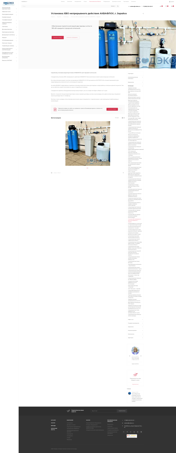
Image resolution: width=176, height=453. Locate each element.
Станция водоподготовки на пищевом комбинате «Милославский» (134, 204)
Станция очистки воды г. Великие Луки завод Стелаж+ (134, 233)
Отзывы (68, 437)
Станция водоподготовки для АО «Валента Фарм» (134, 279)
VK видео (137, 431)
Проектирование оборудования (93, 422)
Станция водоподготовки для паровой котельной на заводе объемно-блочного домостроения (134, 181)
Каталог (53, 420)
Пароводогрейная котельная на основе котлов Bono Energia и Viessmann (134, 296)
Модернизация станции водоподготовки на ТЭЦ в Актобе (133, 186)
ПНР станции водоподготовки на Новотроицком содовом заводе (134, 164)
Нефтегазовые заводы (112, 428)
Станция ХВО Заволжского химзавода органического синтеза (134, 292)
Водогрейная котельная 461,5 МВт (134, 92)
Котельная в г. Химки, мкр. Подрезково (133, 276)
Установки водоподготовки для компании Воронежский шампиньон (135, 190)
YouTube (130, 431)
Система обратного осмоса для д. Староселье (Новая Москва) (135, 224)
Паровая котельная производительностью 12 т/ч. (134, 300)
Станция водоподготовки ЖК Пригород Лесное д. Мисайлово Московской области (134, 253)
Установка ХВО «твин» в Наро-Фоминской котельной (134, 119)
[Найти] (117, 6)
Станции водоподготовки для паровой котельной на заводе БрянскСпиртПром (134, 143)
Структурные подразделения (73, 426)
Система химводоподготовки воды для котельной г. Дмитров (135, 230)
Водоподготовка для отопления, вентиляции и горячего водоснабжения (133, 102)
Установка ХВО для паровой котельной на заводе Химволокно (134, 211)
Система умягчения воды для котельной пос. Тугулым (134, 227)
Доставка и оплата (71, 424)
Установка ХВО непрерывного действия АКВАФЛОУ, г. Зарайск (134, 220)
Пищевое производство (113, 430)
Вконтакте (123, 431)
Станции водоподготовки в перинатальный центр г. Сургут (135, 268)
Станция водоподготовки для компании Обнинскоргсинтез (134, 208)
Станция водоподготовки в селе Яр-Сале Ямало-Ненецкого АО (134, 258)
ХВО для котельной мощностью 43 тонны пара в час (135, 140)
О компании (70, 422)
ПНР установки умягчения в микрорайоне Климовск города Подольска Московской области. (135, 159)
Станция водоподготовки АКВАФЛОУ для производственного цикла (134, 311)
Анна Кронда (135, 358)
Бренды (53, 425)
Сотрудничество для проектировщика (95, 430)
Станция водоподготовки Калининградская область (133, 236)
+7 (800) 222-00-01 (148, 6)
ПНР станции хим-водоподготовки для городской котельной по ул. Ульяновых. (134, 153)
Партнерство (70, 433)
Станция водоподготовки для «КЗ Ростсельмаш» (134, 315)
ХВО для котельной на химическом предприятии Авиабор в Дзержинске (133, 136)
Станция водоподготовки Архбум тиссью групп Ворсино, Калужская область (135, 248)
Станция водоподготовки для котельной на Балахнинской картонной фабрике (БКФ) (134, 272)
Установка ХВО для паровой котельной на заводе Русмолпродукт (134, 216)
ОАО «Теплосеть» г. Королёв (134, 288)
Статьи (129, 388)
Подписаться (135, 384)
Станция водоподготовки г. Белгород (134, 262)
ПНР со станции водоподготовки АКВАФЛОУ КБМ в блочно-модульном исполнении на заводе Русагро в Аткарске (135, 174)
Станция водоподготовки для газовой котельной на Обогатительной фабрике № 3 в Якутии (135, 129)
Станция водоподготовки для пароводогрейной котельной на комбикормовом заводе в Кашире (134, 123)
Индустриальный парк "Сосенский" (133, 286)
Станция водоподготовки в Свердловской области (134, 239)
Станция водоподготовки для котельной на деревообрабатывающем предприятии (135, 148)
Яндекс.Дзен (141, 431)
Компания (70, 420)
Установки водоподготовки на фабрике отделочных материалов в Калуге (134, 195)
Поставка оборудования (91, 424)
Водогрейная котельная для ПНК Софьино (134, 303)
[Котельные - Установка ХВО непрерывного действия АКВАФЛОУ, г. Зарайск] (137, 46)
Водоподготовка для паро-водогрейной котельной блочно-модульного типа (134, 115)
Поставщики (70, 435)
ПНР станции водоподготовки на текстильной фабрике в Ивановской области (134, 169)
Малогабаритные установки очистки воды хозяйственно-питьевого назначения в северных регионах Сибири (137, 397)
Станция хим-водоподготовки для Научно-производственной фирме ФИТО (135, 199)
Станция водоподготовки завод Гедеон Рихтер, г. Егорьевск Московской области (135, 243)
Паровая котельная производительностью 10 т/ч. (134, 88)
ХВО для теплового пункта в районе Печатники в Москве (134, 98)
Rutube (134, 431)
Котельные (109, 426)
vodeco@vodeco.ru (135, 6)
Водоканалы (110, 424)
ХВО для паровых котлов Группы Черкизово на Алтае (134, 105)
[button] (87, 168)
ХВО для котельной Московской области (132, 95)
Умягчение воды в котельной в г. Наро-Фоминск (134, 265)
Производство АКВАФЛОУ (73, 428)
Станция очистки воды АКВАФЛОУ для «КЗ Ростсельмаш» (133, 282)
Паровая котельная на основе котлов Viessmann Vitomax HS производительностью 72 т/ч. (134, 307)
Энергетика (110, 435)
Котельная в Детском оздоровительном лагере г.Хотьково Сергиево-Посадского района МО (133, 110)
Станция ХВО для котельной (134, 132)
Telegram (127, 431)
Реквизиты (69, 439)
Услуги (53, 422)
